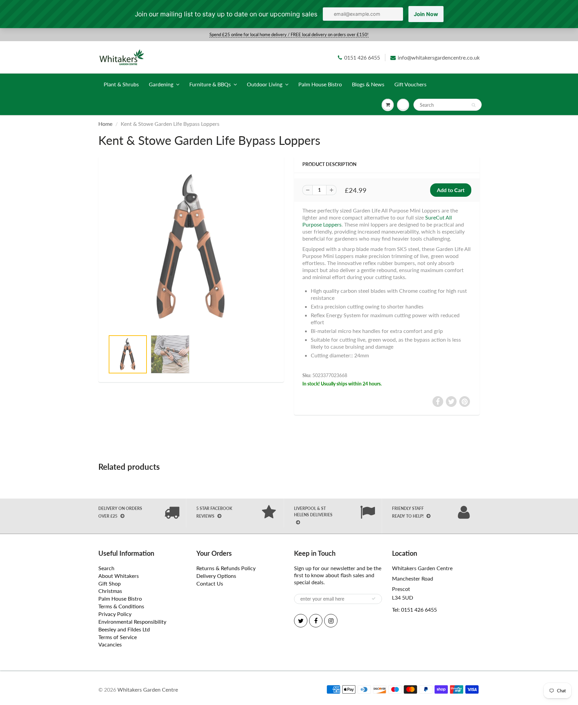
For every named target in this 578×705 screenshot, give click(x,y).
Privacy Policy (114, 614)
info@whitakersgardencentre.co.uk (439, 57)
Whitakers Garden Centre (147, 689)
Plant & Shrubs (121, 84)
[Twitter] (300, 620)
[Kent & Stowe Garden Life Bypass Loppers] (191, 247)
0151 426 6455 (362, 57)
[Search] (473, 105)
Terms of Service (117, 637)
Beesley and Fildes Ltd (124, 629)
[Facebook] (315, 620)
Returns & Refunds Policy (226, 568)
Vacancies (110, 644)
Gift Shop (109, 583)
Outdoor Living (264, 84)
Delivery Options (216, 575)
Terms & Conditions (121, 606)
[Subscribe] (373, 598)
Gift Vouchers (410, 84)
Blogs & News (368, 84)
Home (105, 123)
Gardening (161, 84)
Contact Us (209, 583)
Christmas (110, 591)
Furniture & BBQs (210, 84)
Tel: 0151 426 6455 (414, 609)
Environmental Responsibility (132, 621)
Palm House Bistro (320, 84)
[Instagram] (331, 620)
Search (106, 568)
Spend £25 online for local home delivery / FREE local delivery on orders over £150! (289, 34)
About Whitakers (118, 575)
